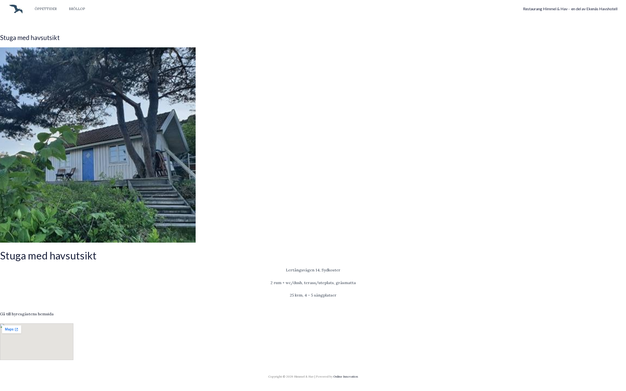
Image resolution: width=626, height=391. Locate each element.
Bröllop (77, 9)
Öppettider (46, 9)
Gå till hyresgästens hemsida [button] (27, 313)
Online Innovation (345, 376)
